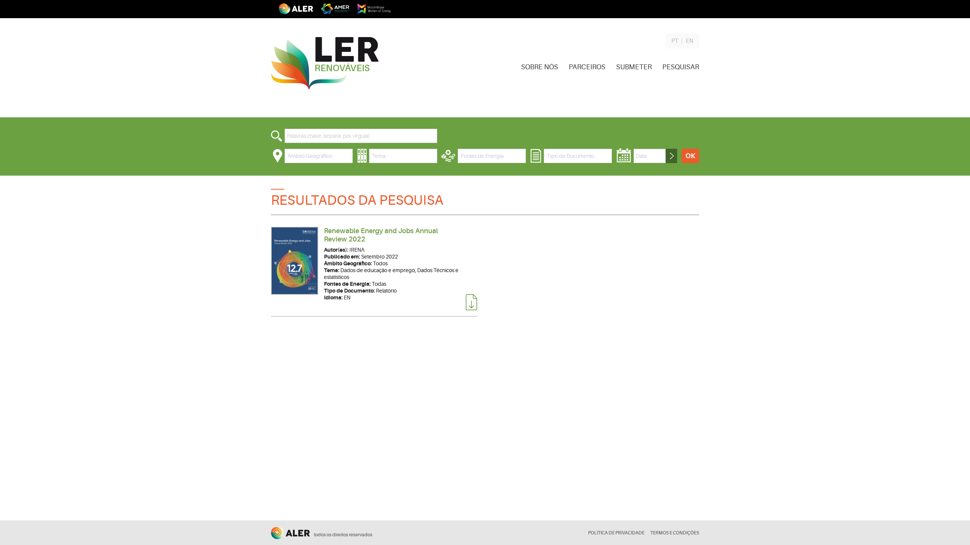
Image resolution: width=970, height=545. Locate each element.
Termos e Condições (674, 533)
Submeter (634, 67)
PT (674, 41)
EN (689, 41)
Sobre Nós (539, 67)
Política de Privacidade (616, 533)
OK (690, 156)
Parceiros (587, 67)
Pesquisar (680, 67)
